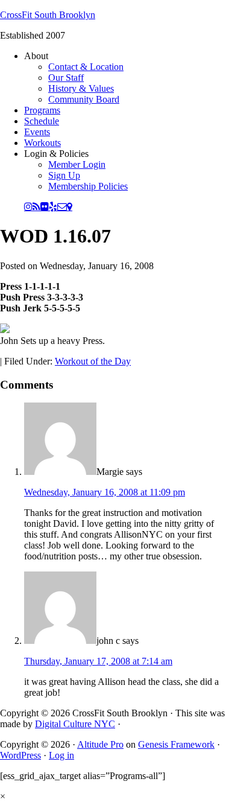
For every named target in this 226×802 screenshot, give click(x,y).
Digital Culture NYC (75, 724)
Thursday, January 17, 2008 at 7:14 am (98, 661)
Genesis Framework (176, 744)
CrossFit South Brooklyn (47, 15)
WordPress (20, 755)
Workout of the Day (93, 361)
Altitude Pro (100, 744)
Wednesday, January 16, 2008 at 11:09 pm (104, 492)
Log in (61, 755)
